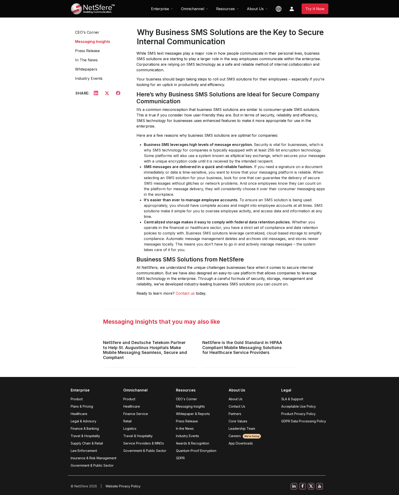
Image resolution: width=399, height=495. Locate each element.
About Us (235, 399)
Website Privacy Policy (123, 486)
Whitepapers (86, 69)
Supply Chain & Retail (87, 443)
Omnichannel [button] (192, 8)
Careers (244, 436)
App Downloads (241, 443)
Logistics (129, 428)
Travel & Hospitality (85, 436)
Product (77, 399)
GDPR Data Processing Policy (303, 421)
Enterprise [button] (160, 8)
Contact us (185, 293)
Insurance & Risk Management (93, 458)
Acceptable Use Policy (298, 406)
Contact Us (237, 406)
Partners (235, 414)
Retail (127, 421)
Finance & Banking (85, 428)
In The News (86, 60)
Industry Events (89, 78)
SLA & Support (292, 399)
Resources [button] (225, 8)
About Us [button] (255, 8)
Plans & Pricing (82, 406)
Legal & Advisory (83, 421)
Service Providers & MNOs (143, 443)
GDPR (180, 458)
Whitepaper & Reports (193, 414)
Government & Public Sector (92, 465)
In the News (185, 428)
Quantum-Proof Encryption (196, 451)
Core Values (238, 421)
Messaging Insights (92, 41)
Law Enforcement (84, 451)
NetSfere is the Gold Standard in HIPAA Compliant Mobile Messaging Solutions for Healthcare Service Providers (242, 347)
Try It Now (314, 8)
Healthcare (79, 414)
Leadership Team (242, 428)
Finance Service (135, 414)
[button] (278, 8)
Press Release (87, 50)
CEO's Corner (87, 32)
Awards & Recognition (192, 443)
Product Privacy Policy (298, 414)
